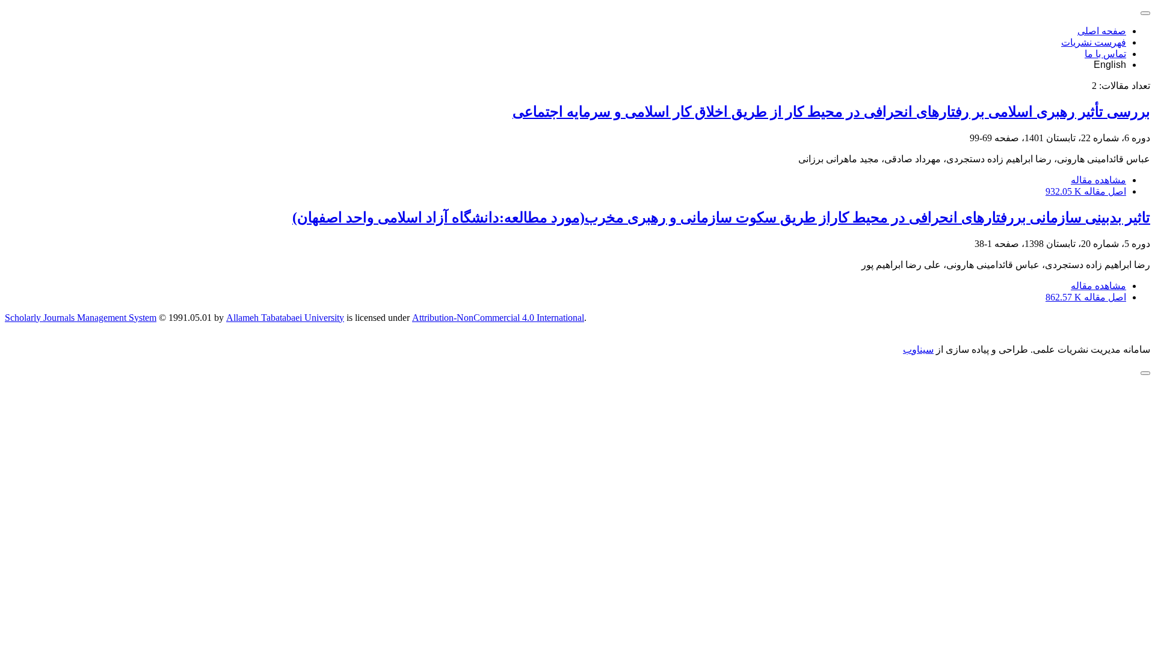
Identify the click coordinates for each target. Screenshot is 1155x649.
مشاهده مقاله (1098, 180)
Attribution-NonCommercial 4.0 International (498, 317)
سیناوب (918, 349)
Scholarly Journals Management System (80, 317)
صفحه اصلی (1101, 31)
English (1110, 64)
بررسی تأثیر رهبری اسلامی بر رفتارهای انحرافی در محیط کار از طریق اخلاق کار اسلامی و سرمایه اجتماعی (831, 112)
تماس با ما (1105, 54)
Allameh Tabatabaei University (285, 317)
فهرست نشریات (1093, 42)
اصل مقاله (1086, 191)
